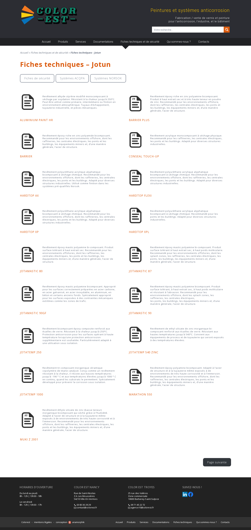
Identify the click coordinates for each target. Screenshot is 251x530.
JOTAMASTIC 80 (31, 271)
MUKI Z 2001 (29, 439)
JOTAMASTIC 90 (140, 313)
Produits (63, 41)
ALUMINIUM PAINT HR (36, 120)
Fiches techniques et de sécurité (140, 41)
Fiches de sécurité (37, 78)
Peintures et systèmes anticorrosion (190, 10)
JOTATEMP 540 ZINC (143, 352)
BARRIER (26, 156)
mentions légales (43, 522)
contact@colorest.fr (86, 507)
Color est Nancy (87, 487)
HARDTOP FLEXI (140, 195)
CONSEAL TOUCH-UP (144, 156)
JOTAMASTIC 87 (140, 271)
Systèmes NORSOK (108, 78)
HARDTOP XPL (139, 232)
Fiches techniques (182, 522)
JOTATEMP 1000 (31, 394)
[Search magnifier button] (227, 30)
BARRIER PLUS (139, 120)
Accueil (46, 41)
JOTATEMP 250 (30, 352)
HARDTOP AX (29, 195)
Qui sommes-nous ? (179, 41)
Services (80, 41)
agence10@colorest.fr (142, 507)
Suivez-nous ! (192, 487)
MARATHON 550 (140, 394)
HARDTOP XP (29, 232)
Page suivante (217, 462)
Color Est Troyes (141, 487)
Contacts (203, 41)
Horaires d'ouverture (36, 487)
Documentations (103, 41)
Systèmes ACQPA (72, 78)
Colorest (25, 522)
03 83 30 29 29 (84, 504)
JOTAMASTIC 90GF (33, 313)
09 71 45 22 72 (138, 504)
